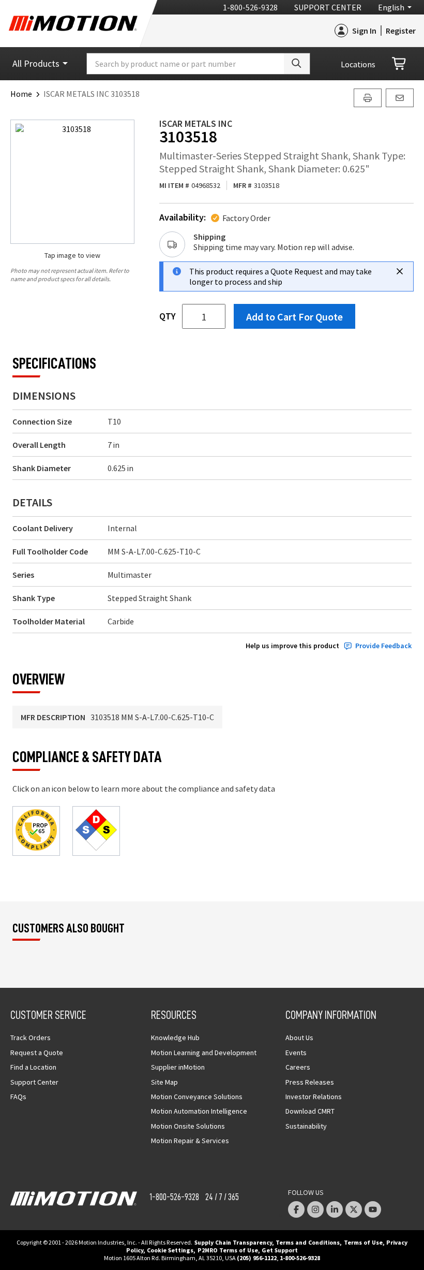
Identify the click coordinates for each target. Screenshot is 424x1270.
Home (21, 94)
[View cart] (400, 64)
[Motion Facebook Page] (296, 1209)
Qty (167, 316)
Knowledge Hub (175, 1037)
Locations (358, 64)
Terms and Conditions (308, 1242)
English (391, 7)
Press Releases (309, 1082)
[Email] (400, 98)
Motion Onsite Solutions (188, 1126)
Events (296, 1052)
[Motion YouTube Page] (373, 1209)
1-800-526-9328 (250, 7)
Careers (297, 1067)
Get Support (280, 1250)
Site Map (164, 1082)
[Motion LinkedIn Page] (334, 1209)
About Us (299, 1037)
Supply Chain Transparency (233, 1242)
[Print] (368, 98)
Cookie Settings (170, 1250)
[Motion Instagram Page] (315, 1209)
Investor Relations (313, 1096)
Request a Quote (36, 1052)
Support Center (327, 7)
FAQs (18, 1096)
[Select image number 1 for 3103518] (72, 182)
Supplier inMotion (178, 1067)
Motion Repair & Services (190, 1140)
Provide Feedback (383, 645)
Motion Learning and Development (203, 1052)
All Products (35, 63)
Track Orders (30, 1037)
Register (401, 30)
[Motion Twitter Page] (353, 1209)
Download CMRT (310, 1111)
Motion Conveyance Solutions (197, 1096)
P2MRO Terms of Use (228, 1250)
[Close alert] (399, 271)
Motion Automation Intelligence (199, 1111)
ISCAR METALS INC (195, 123)
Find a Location (33, 1067)
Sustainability (306, 1126)
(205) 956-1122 (257, 1258)
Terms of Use (363, 1242)
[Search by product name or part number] (297, 63)
